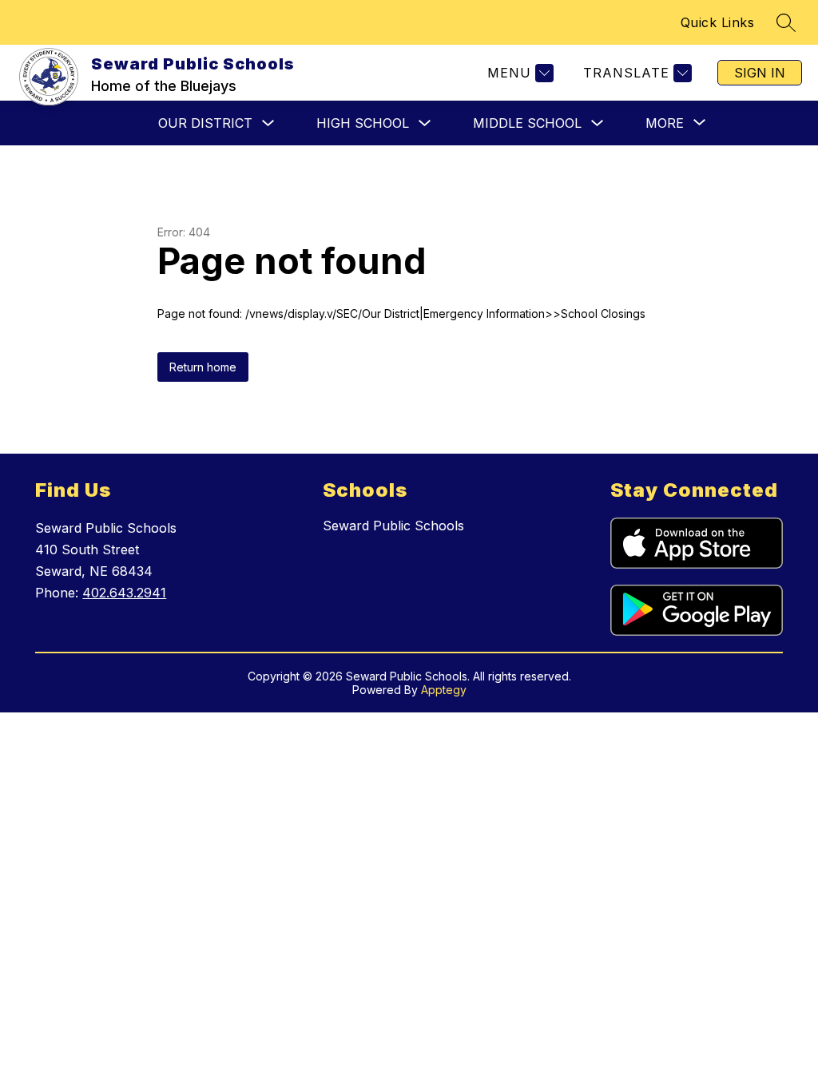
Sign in (759, 73)
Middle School (527, 123)
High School (362, 123)
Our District (205, 123)
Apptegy (444, 689)
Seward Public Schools (393, 526)
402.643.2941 (124, 593)
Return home (202, 367)
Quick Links (718, 22)
